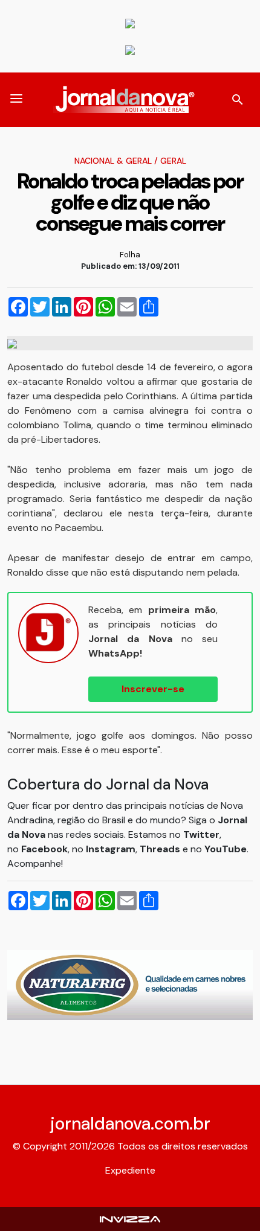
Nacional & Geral (113, 160)
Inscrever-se (153, 689)
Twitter (201, 834)
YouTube (225, 849)
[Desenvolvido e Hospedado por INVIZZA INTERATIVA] (130, 1218)
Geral (173, 160)
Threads (161, 849)
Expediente (130, 1170)
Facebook (44, 849)
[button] (16, 100)
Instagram (110, 849)
